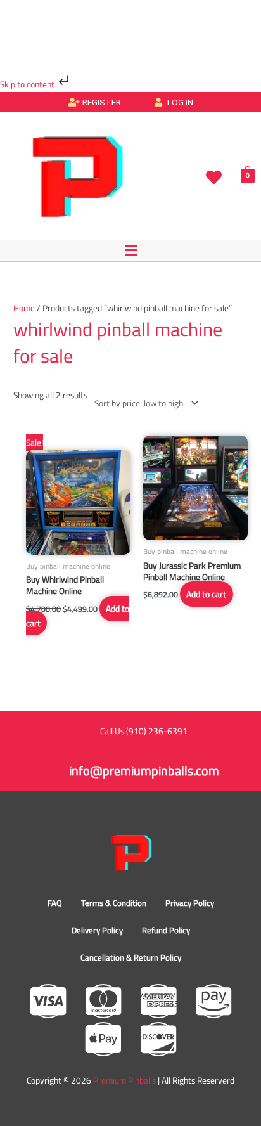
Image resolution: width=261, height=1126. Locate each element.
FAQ (55, 902)
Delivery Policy (97, 930)
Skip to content (28, 84)
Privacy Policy (189, 902)
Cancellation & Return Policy (130, 957)
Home (24, 308)
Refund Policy (166, 930)
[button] (130, 250)
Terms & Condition (113, 902)
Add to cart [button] (206, 594)
